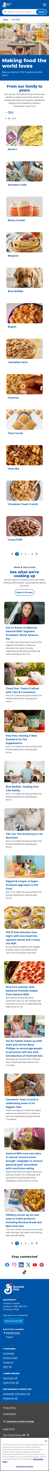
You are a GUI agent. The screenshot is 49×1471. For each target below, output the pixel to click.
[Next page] (36, 554)
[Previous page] (13, 554)
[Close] (46, 1441)
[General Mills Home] (7, 4)
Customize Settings (24, 1466)
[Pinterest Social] (41, 1265)
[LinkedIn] (21, 1265)
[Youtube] (34, 1265)
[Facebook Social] (7, 1265)
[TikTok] (24, 1272)
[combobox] (21, 11)
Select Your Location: (13, 1329)
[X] (28, 1265)
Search (41, 12)
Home (5, 19)
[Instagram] (14, 1265)
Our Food (16, 19)
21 (32, 1243)
